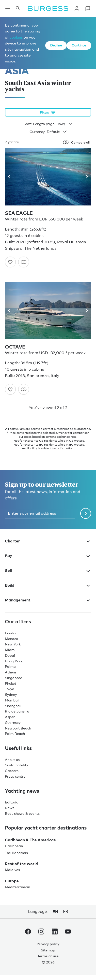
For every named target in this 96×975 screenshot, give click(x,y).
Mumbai (12, 700)
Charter (12, 540)
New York (13, 644)
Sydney (11, 694)
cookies (16, 37)
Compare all (80, 142)
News (9, 808)
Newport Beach (18, 728)
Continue (79, 45)
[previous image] (11, 177)
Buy (8, 555)
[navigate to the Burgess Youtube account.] (68, 932)
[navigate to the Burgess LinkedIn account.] (54, 932)
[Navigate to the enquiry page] (87, 8)
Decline (56, 45)
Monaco (11, 639)
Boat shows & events (22, 813)
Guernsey (12, 722)
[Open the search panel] (17, 8)
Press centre (15, 776)
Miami (10, 650)
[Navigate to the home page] (48, 9)
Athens (10, 672)
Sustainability (16, 765)
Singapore (13, 678)
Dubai (10, 655)
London (11, 633)
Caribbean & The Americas (30, 839)
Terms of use (48, 956)
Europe (12, 880)
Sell (8, 570)
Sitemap (48, 950)
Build (9, 585)
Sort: (28, 124)
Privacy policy (48, 944)
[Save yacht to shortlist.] (10, 262)
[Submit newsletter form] (85, 513)
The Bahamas (16, 853)
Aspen (10, 717)
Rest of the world (21, 863)
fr (65, 911)
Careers (11, 771)
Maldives (12, 870)
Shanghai (13, 706)
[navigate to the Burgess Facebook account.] (28, 932)
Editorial (12, 802)
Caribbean (14, 846)
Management (17, 599)
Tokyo (9, 689)
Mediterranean (17, 887)
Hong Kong (14, 661)
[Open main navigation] (7, 8)
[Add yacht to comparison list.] (23, 262)
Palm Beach (15, 733)
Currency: (38, 132)
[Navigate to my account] (76, 8)
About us (12, 759)
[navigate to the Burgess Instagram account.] (41, 932)
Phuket (10, 683)
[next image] (85, 177)
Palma (10, 666)
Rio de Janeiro (17, 711)
